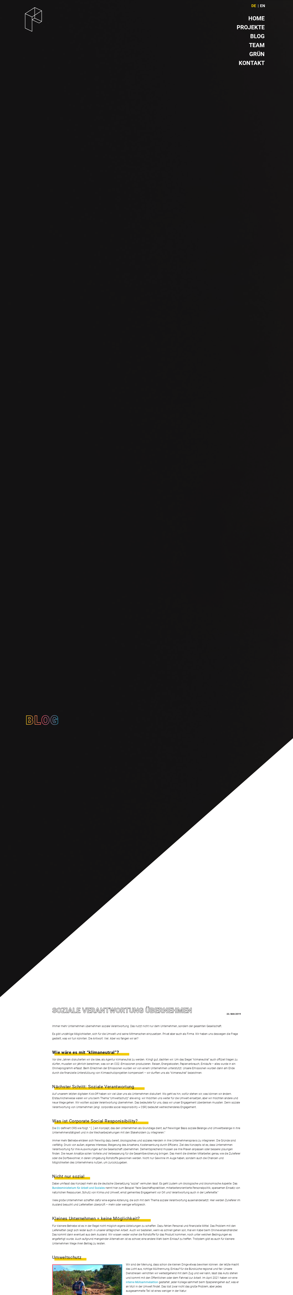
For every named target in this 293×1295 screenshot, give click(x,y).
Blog (257, 36)
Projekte (251, 27)
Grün (257, 54)
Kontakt (252, 63)
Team (257, 45)
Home (256, 18)
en (262, 6)
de (253, 6)
